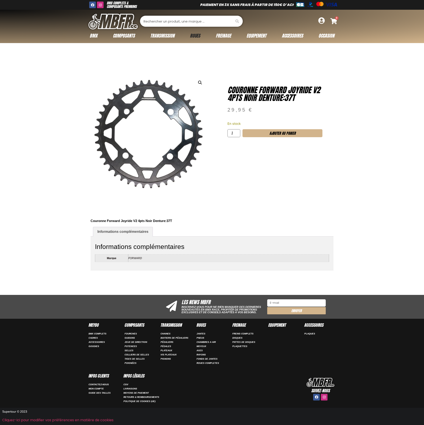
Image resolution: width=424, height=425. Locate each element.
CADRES (93, 338)
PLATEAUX (166, 350)
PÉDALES (166, 346)
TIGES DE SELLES (135, 359)
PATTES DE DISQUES (243, 342)
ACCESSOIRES (97, 342)
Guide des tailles (100, 393)
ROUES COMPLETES (208, 363)
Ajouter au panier (282, 133)
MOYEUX (201, 346)
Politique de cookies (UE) (139, 401)
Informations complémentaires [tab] (122, 231)
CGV (125, 384)
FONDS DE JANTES (207, 359)
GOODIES (94, 346)
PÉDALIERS (167, 342)
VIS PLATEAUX (169, 354)
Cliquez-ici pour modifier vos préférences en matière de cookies (58, 420)
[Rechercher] (237, 21)
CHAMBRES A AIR (206, 342)
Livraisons (130, 388)
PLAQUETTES (239, 346)
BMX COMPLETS (97, 333)
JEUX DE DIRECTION (136, 342)
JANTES (201, 333)
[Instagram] (100, 5)
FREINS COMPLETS (243, 333)
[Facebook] (92, 5)
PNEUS (200, 338)
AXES (200, 350)
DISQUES (237, 338)
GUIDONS (130, 338)
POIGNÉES (130, 363)
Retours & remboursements (141, 397)
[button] (200, 83)
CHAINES (165, 333)
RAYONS (201, 354)
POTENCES (131, 346)
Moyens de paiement (136, 393)
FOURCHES (131, 333)
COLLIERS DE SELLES (137, 354)
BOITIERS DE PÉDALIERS (174, 338)
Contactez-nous (99, 384)
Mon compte (96, 388)
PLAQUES (309, 333)
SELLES (129, 350)
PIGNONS (166, 359)
